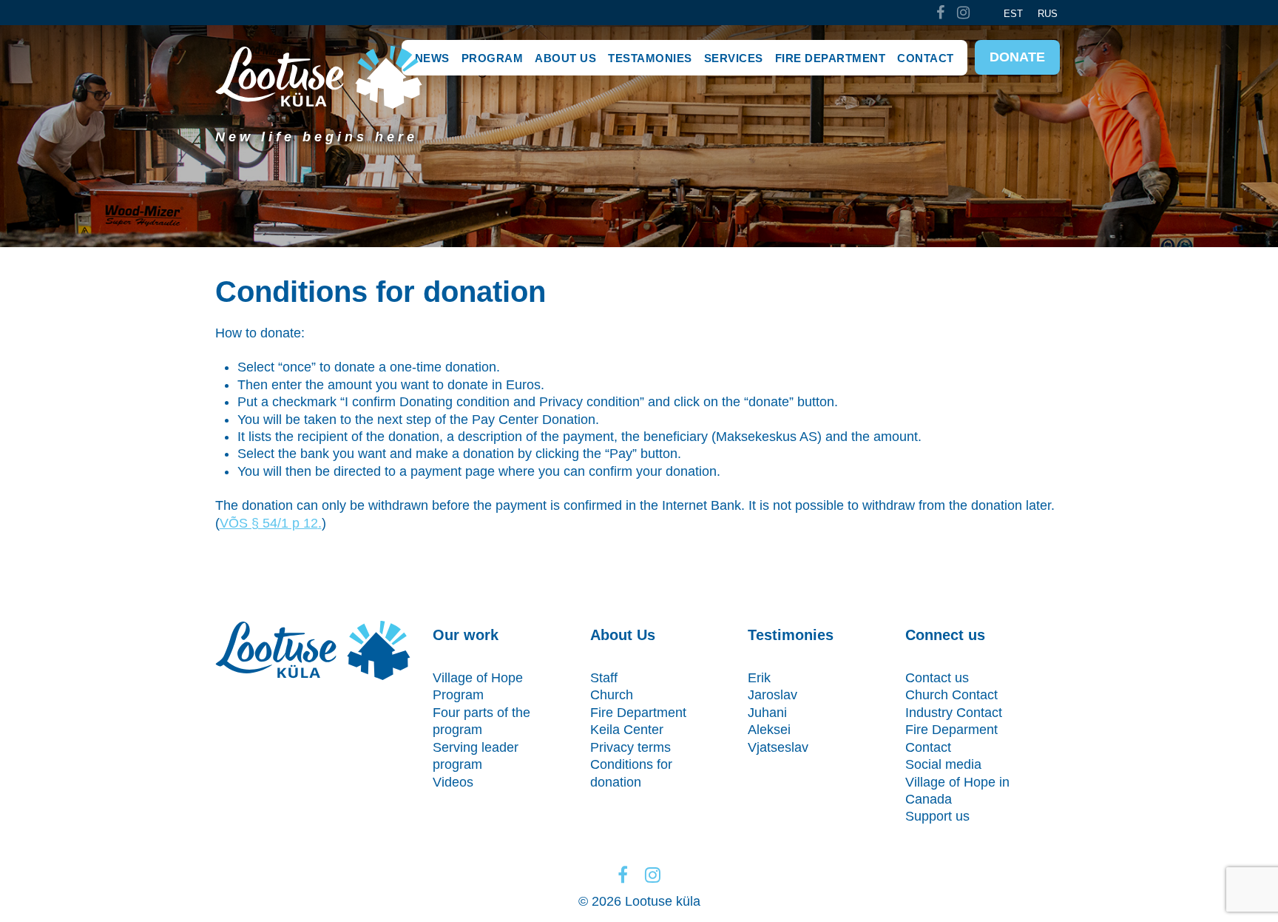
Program (493, 58)
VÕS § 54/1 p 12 (269, 523)
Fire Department (830, 58)
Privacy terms (630, 747)
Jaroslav (772, 694)
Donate (1017, 57)
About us (565, 58)
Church (611, 694)
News (432, 58)
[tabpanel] (639, 136)
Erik (759, 677)
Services (733, 58)
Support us (937, 816)
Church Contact (951, 694)
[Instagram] (964, 12)
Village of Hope (478, 677)
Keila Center (626, 729)
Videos (453, 782)
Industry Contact (953, 712)
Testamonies (650, 58)
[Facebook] (940, 12)
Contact (925, 58)
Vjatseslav (778, 747)
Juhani (767, 712)
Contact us (937, 677)
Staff (604, 677)
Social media (943, 764)
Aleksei (769, 729)
